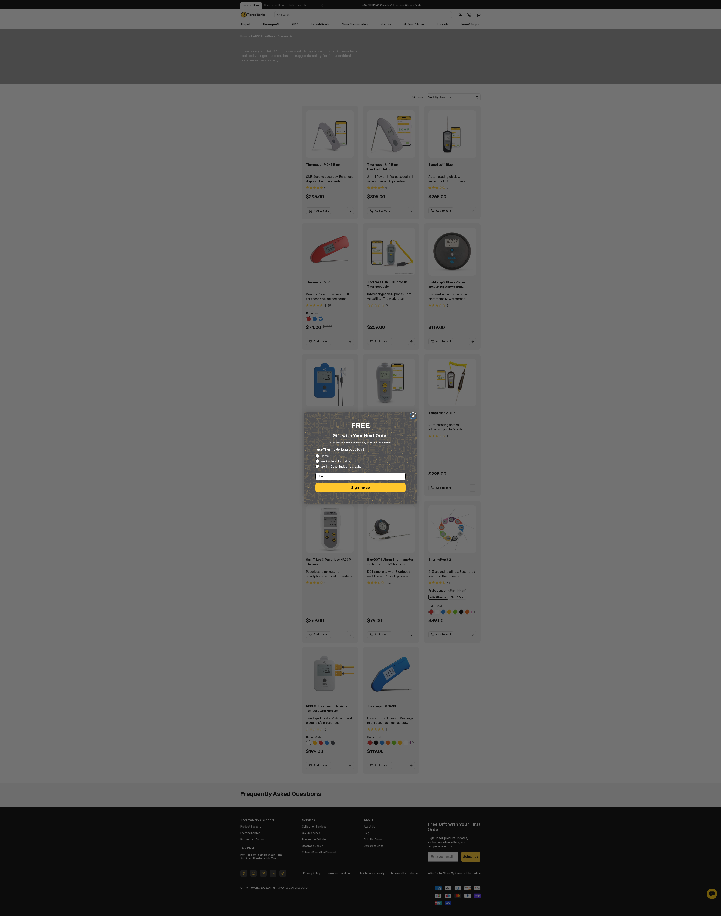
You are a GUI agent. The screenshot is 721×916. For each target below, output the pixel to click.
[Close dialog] (413, 416)
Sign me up (360, 488)
